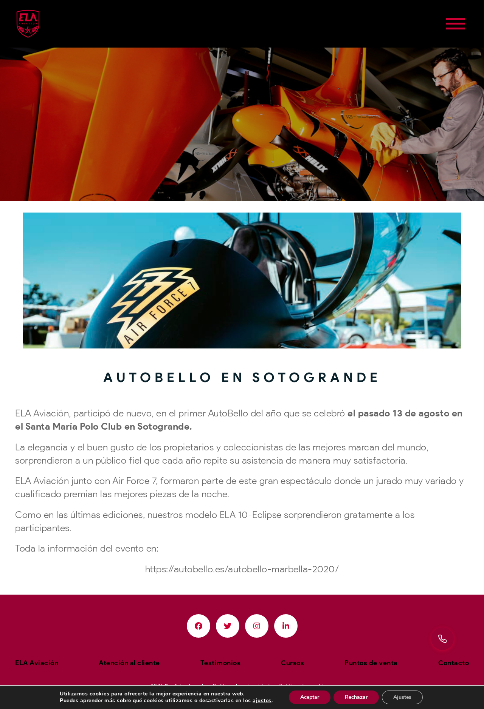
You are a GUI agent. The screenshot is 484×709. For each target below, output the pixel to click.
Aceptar (309, 697)
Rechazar (356, 697)
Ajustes (402, 697)
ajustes (262, 700)
